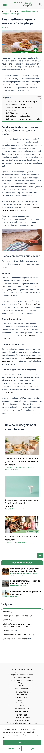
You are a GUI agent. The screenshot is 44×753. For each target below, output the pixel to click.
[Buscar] (40, 555)
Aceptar (22, 742)
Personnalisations (22, 708)
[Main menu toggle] (4, 4)
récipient (31, 307)
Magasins (22, 683)
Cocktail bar (8, 631)
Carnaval (6, 620)
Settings (11, 749)
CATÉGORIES (22, 715)
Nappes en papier (22, 720)
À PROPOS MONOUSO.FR (22, 669)
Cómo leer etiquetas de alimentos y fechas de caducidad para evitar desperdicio (21, 461)
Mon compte (22, 695)
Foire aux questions (22, 697)
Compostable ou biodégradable (16, 635)
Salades (12, 110)
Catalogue (22, 700)
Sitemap (22, 686)
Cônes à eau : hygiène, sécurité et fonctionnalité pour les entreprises (22, 503)
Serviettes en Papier (22, 718)
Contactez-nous (22, 703)
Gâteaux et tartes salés (20, 116)
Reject (32, 749)
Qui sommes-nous (22, 672)
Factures (22, 706)
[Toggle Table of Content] (38, 98)
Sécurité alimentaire (11, 469)
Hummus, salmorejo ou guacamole (25, 119)
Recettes (14, 11)
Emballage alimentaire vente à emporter (22, 723)
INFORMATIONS (22, 692)
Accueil (5, 11)
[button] (40, 4)
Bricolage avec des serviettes (15, 616)
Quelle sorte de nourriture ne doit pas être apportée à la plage (21, 103)
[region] (22, 739)
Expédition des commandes (22, 675)
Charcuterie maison (18, 113)
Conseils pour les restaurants (15, 467)
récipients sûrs (8, 392)
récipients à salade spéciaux (29, 304)
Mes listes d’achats (22, 711)
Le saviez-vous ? (31, 467)
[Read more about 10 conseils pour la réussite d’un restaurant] (22, 524)
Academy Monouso (22, 688)
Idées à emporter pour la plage (18, 107)
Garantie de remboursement (22, 680)
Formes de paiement (22, 677)
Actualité (8, 509)
